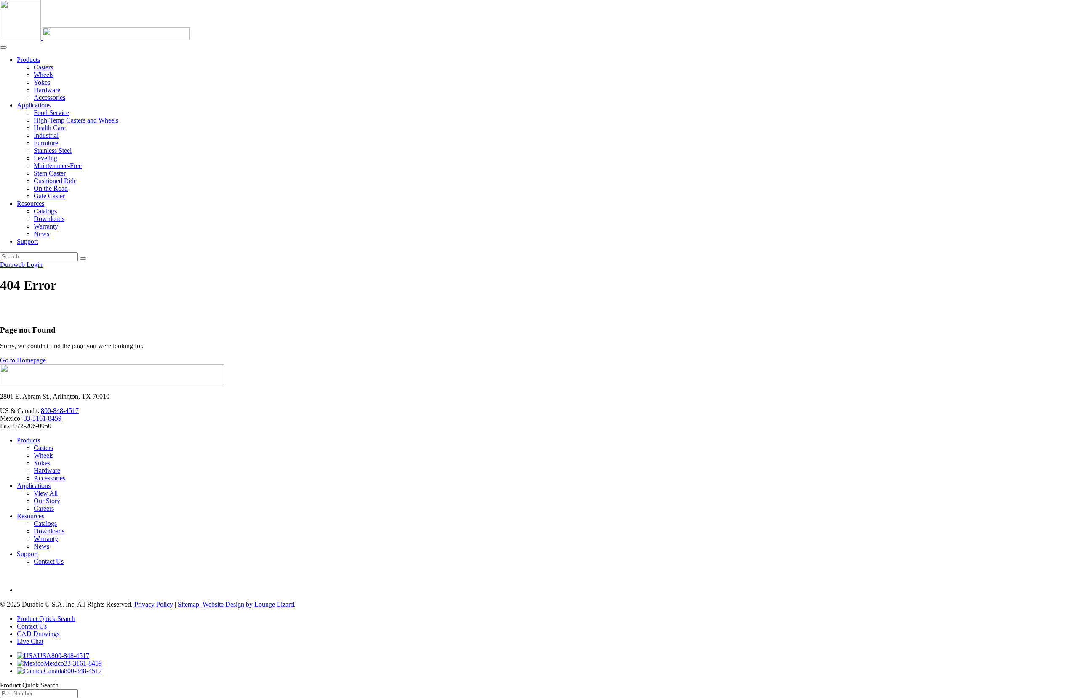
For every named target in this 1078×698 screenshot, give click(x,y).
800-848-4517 (60, 410)
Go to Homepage (23, 360)
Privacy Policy (153, 604)
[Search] (83, 258)
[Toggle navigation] (3, 47)
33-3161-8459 (42, 418)
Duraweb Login (21, 264)
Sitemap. (189, 604)
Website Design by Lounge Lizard (248, 604)
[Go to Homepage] (112, 382)
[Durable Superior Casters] (95, 37)
